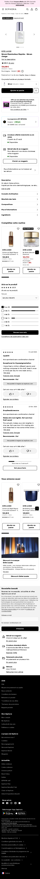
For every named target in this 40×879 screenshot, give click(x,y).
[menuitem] (32, 9)
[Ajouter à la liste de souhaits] (18, 228)
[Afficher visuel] (20, 33)
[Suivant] (34, 34)
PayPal (21, 75)
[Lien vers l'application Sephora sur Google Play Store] (8, 813)
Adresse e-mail (6, 615)
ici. (9, 820)
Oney (26, 75)
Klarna (33, 75)
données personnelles (9, 609)
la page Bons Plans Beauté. (9, 823)
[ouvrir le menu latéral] (2, 9)
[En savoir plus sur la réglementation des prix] (22, 71)
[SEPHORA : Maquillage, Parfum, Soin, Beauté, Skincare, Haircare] (10, 9)
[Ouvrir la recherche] (27, 9)
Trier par (4, 294)
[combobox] (20, 298)
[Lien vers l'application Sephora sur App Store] (20, 813)
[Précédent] (6, 34)
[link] (20, 332)
